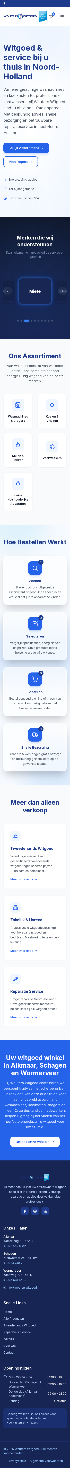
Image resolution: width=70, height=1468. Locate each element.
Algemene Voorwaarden (46, 1461)
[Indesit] (52, 321)
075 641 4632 (16, 1280)
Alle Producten (13, 1318)
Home (7, 1312)
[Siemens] (21, 321)
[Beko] (48, 321)
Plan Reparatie (20, 162)
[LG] (38, 321)
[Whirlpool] (42, 321)
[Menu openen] (62, 16)
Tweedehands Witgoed (19, 1325)
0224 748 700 (16, 1263)
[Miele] (29, 321)
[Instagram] (35, 1211)
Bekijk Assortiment (23, 148)
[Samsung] (35, 321)
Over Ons (9, 1345)
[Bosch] (18, 321)
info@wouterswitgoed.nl (23, 1287)
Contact (8, 1352)
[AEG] (25, 321)
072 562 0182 (16, 1246)
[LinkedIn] (45, 1211)
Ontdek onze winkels (32, 1142)
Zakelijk (8, 1339)
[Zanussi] (45, 321)
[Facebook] (25, 1211)
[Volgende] (62, 291)
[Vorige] (7, 291)
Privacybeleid (16, 1461)
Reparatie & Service (17, 1332)
